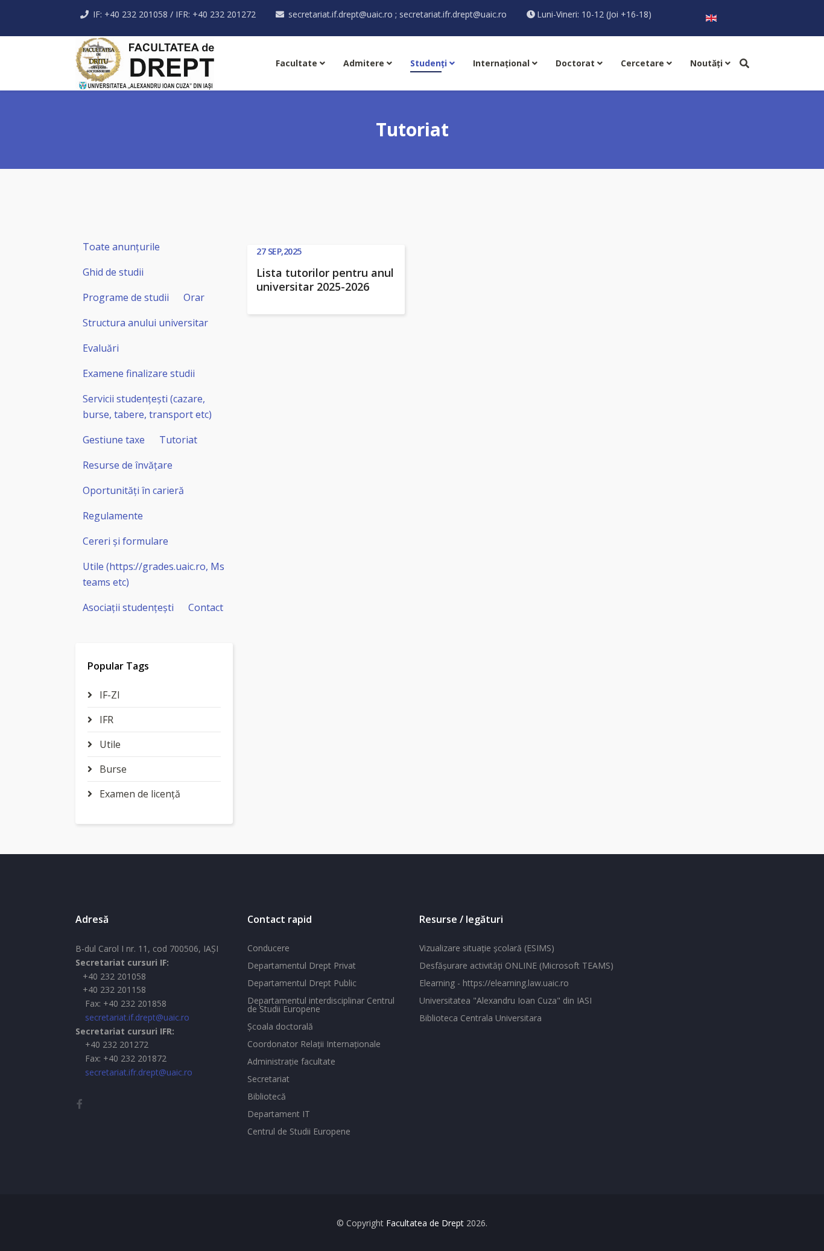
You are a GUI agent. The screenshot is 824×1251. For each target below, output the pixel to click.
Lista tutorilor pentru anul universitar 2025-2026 (325, 279)
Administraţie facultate (291, 1061)
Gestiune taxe (114, 439)
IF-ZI (108, 695)
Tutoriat (178, 439)
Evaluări (101, 348)
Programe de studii (126, 297)
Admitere (363, 63)
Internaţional (501, 63)
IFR (105, 719)
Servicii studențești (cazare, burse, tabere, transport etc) (147, 406)
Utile (109, 744)
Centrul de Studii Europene (298, 1131)
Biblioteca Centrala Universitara (480, 1018)
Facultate (296, 63)
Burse (112, 769)
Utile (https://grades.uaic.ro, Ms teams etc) (153, 574)
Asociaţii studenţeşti (128, 607)
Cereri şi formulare (125, 541)
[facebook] (80, 1103)
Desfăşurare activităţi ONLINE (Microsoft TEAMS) (516, 965)
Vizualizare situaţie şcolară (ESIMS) (486, 948)
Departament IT (278, 1114)
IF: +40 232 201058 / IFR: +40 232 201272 (174, 14)
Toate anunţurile (121, 246)
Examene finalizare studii (139, 373)
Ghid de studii (113, 272)
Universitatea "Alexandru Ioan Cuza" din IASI (505, 1000)
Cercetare (642, 63)
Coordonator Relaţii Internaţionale (314, 1044)
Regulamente (113, 515)
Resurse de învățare (128, 465)
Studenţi (428, 63)
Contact (205, 607)
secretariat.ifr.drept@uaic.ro (138, 1072)
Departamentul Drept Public (302, 983)
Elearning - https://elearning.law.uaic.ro (494, 983)
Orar (193, 297)
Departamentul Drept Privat (301, 965)
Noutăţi (706, 63)
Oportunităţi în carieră (133, 490)
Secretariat (268, 1079)
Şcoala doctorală (280, 1026)
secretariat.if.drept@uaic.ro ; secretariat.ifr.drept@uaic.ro (397, 14)
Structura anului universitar (145, 322)
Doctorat (575, 63)
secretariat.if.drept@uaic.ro (137, 1017)
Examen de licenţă (138, 793)
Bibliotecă (266, 1096)
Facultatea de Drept (425, 1223)
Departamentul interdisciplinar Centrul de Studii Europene (321, 1005)
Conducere (268, 948)
